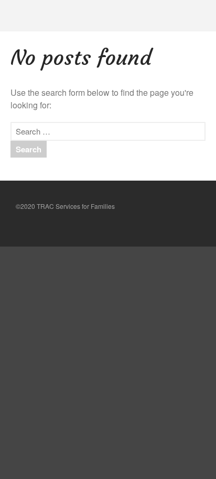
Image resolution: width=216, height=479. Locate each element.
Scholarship (126, 273)
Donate (119, 355)
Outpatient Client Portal (141, 388)
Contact (116, 305)
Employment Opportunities (146, 338)
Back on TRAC (129, 256)
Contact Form (128, 321)
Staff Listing (126, 371)
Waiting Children (131, 289)
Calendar (118, 405)
